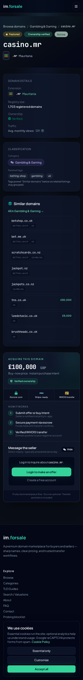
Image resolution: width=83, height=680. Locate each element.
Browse (8, 577)
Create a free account (41, 480)
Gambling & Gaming (43, 26)
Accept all (41, 669)
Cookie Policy (41, 641)
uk (49, 175)
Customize (41, 660)
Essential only (42, 651)
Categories (10, 583)
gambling (37, 175)
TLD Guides (10, 589)
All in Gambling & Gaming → (26, 211)
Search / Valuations (15, 594)
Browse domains (14, 26)
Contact (8, 611)
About (7, 600)
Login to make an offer (41, 472)
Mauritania (25, 56)
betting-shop (18, 175)
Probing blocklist (14, 617)
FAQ (6, 605)
